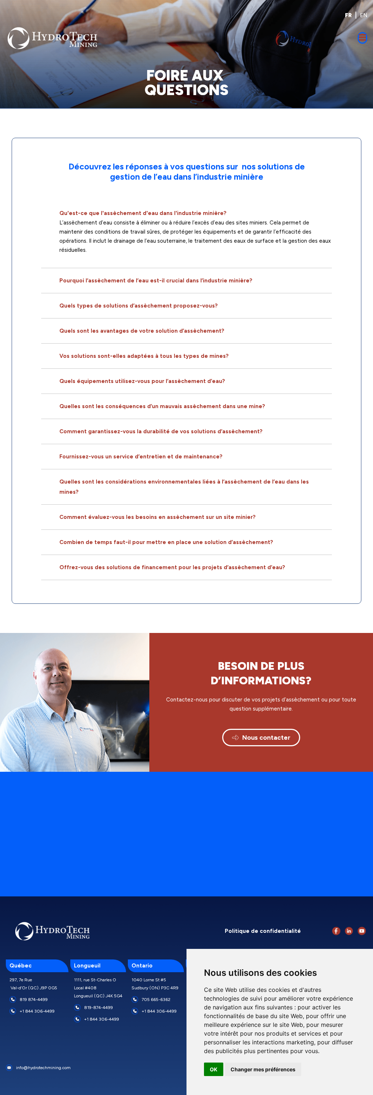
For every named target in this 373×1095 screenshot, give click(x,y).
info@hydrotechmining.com (43, 1067)
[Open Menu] (362, 38)
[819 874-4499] (12, 999)
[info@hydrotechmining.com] (9, 1067)
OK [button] (213, 1069)
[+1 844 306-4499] (12, 1011)
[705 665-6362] (134, 999)
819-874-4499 (98, 1007)
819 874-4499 (34, 999)
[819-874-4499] (77, 1007)
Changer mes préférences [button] (263, 1069)
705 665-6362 (156, 999)
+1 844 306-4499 (37, 1011)
